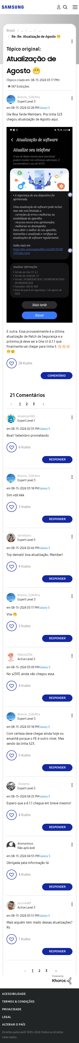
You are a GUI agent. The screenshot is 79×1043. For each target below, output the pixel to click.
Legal (6, 1017)
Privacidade (11, 1009)
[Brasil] (13, 7)
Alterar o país (13, 1024)
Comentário (57, 375)
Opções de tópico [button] (64, 41)
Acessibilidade (14, 994)
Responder (57, 459)
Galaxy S (44, 108)
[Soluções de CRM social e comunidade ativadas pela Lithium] (61, 979)
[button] (65, 98)
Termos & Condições (18, 1001)
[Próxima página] (42, 404)
